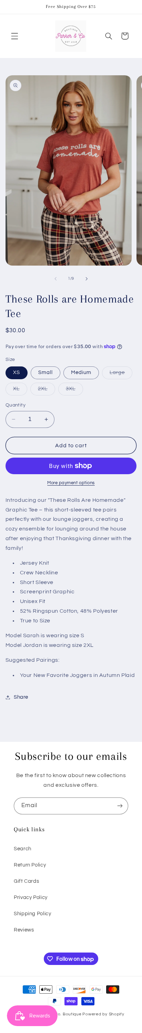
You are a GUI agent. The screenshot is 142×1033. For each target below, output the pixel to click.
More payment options (71, 483)
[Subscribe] (120, 805)
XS (16, 372)
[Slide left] (55, 278)
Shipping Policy (32, 913)
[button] (14, 36)
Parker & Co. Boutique (58, 1014)
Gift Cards (26, 881)
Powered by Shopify (103, 1014)
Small (45, 372)
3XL (74, 390)
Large (121, 374)
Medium (81, 372)
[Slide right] (86, 278)
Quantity (16, 405)
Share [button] (21, 697)
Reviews (24, 929)
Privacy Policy (31, 897)
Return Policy (30, 865)
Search (22, 848)
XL (20, 390)
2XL (46, 390)
